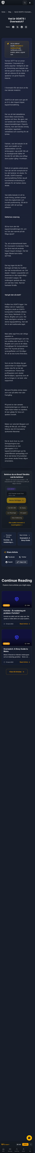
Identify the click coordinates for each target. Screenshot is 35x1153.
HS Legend (23, 513)
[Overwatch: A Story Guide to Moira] (17, 647)
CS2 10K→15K (12, 508)
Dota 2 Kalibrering (17, 518)
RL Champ (23, 508)
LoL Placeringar (11, 513)
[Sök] (25, 3)
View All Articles (15, 672)
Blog (9, 12)
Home (3, 12)
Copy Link (23, 562)
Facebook (11, 557)
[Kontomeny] (30, 3)
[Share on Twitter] (17, 27)
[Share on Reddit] (22, 27)
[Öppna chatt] (29, 1138)
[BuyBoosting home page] (3, 2)
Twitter (24, 557)
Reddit (10, 562)
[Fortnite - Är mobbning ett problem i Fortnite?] (17, 609)
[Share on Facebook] (13, 27)
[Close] (30, 1144)
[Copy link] (26, 27)
